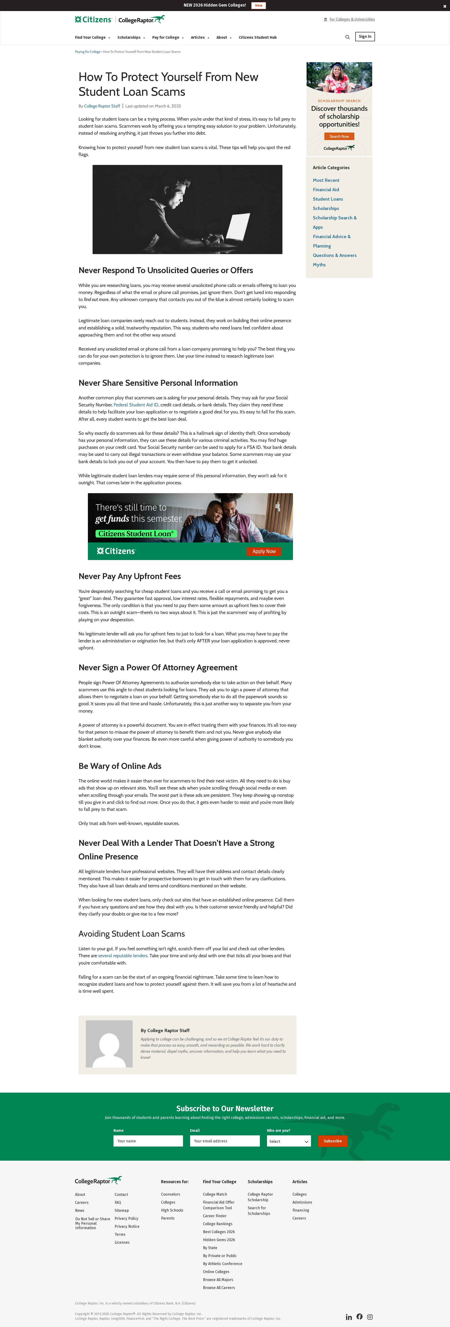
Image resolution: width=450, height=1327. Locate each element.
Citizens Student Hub (258, 37)
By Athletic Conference (222, 1264)
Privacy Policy (126, 1218)
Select (275, 1141)
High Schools (172, 1210)
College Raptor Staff (168, 1030)
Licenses (122, 1242)
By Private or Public (220, 1256)
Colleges (168, 1202)
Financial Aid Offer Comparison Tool (219, 1205)
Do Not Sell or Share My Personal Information (92, 1223)
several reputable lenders (122, 955)
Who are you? (278, 1130)
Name (118, 1130)
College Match (215, 1194)
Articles (198, 37)
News (79, 1210)
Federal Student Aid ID (136, 405)
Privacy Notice (127, 1226)
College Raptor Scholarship (260, 1197)
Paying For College (87, 52)
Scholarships (129, 37)
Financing (300, 1210)
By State (210, 1248)
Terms (120, 1234)
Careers (82, 1202)
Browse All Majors (218, 1279)
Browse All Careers (219, 1287)
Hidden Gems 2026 (219, 1240)
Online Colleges (216, 1272)
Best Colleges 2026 (219, 1232)
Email (195, 1130)
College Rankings (217, 1224)
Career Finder (215, 1216)
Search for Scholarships (259, 1211)
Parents (168, 1218)
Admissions (302, 1202)
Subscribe (333, 1141)
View (258, 6)
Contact (121, 1194)
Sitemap (122, 1210)
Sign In (365, 36)
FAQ (118, 1202)
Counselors (170, 1194)
